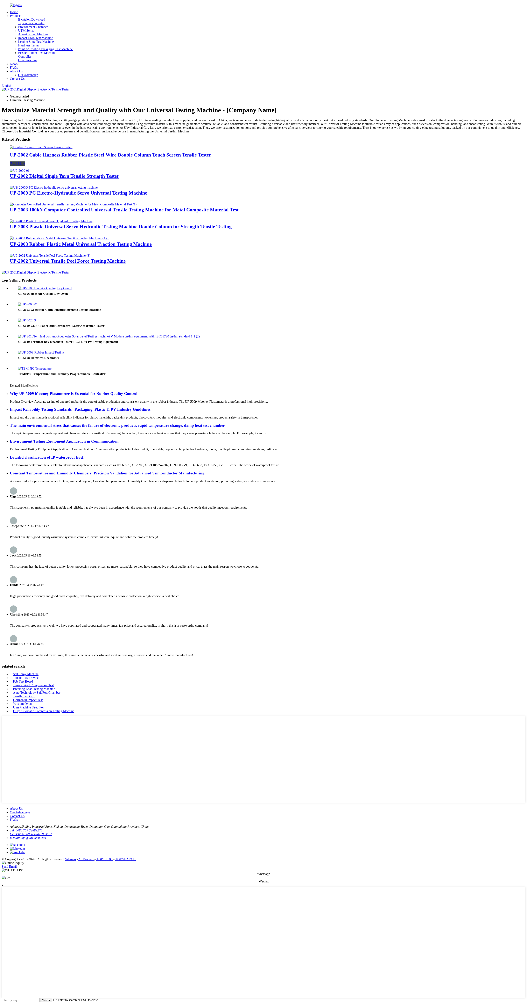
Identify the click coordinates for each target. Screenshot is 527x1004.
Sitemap (70, 859)
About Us (16, 71)
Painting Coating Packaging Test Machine (45, 49)
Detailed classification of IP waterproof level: (47, 457)
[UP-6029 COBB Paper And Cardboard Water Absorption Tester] (27, 320)
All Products (86, 859)
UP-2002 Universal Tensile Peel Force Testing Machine (68, 261)
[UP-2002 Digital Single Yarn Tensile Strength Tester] (19, 170)
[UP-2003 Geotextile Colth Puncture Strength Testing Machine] (28, 304)
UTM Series (26, 30)
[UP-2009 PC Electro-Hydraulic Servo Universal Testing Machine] (54, 187)
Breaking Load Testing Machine (34, 689)
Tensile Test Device (25, 677)
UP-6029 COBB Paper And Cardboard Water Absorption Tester (61, 325)
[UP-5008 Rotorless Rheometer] (41, 352)
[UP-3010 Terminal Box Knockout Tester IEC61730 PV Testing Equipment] (109, 336)
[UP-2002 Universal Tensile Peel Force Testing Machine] (50, 255)
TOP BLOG (104, 859)
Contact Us (17, 78)
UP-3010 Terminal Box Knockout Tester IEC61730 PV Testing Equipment (68, 341)
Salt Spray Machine (25, 674)
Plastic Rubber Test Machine (36, 52)
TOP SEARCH (125, 859)
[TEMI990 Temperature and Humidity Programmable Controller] (34, 368)
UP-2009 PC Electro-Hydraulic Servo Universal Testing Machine (78, 193)
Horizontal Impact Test (28, 700)
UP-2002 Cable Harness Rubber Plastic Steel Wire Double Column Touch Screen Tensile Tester (111, 155)
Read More (17, 163)
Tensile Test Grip (24, 696)
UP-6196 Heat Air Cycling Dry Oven (43, 293)
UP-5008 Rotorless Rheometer (38, 357)
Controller (24, 56)
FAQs (14, 67)
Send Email (9, 866)
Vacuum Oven (22, 703)
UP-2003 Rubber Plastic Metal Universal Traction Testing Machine (81, 244)
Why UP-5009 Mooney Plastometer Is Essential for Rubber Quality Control (73, 393)
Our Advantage (28, 75)
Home (14, 12)
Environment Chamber (33, 27)
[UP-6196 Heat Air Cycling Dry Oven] (45, 288)
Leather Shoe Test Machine (36, 41)
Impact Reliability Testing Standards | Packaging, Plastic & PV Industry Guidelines (80, 409)
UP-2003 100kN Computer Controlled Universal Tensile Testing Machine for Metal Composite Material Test (124, 209)
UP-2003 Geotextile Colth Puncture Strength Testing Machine (59, 309)
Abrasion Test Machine (33, 34)
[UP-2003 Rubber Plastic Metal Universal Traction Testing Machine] (59, 238)
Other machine (27, 60)
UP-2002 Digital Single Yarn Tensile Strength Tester (64, 176)
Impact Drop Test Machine (35, 38)
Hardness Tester (28, 45)
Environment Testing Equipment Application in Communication (64, 441)
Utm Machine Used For (28, 707)
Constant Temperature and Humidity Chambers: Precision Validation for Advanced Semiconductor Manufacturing (107, 473)
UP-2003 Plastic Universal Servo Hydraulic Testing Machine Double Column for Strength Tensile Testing (121, 226)
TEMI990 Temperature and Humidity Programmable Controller (62, 374)
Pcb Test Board (23, 681)
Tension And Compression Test (33, 685)
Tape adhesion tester (31, 23)
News (13, 64)
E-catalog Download (31, 19)
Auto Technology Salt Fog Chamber (36, 692)
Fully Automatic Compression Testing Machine (43, 711)
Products (15, 15)
